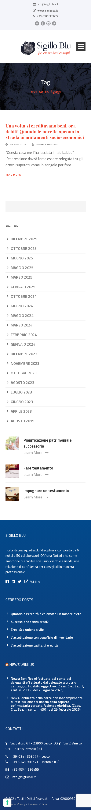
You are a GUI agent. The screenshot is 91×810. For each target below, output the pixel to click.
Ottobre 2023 (24, 373)
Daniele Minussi (47, 144)
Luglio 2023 (21, 392)
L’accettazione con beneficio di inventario (42, 637)
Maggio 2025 (22, 267)
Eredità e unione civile (27, 629)
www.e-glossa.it (47, 11)
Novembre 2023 (25, 363)
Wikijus (35, 581)
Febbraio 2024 (24, 335)
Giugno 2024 (22, 306)
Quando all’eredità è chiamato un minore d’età (46, 613)
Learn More (32, 452)
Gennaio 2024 (23, 344)
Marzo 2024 (21, 325)
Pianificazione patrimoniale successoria (47, 443)
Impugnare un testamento (46, 490)
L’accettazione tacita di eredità (34, 645)
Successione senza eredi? (29, 621)
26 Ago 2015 (18, 144)
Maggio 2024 (22, 315)
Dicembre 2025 (24, 239)
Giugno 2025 (22, 258)
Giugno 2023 (22, 402)
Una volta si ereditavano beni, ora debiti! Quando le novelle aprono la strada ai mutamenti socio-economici (45, 131)
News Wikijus (21, 664)
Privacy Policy (15, 804)
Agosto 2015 (22, 421)
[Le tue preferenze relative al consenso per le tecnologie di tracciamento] (7, 803)
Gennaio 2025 (23, 287)
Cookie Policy (37, 804)
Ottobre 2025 (24, 248)
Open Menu (80, 46)
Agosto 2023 (22, 382)
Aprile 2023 (21, 411)
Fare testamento (38, 468)
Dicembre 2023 (24, 354)
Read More (13, 175)
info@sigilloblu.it (47, 4)
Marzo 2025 (21, 277)
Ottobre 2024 (24, 296)
